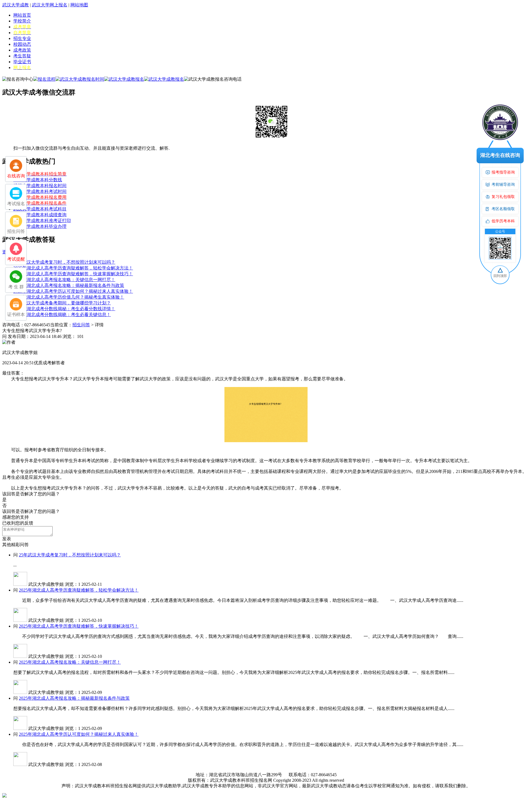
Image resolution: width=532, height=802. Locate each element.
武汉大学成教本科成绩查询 (39, 214)
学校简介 (22, 21)
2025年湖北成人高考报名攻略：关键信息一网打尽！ (64, 279)
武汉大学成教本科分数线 (37, 179)
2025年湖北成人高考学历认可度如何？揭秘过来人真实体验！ (73, 291)
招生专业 (22, 38)
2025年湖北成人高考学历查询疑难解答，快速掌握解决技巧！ (73, 273)
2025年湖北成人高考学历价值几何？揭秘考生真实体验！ (68, 297)
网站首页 (22, 15)
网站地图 (79, 4)
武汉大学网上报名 (49, 4)
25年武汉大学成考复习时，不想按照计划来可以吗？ (64, 262)
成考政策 (22, 50)
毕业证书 (22, 61)
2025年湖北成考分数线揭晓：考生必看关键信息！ (62, 314)
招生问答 (81, 324)
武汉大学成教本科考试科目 (39, 209)
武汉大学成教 (15, 4)
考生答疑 (22, 56)
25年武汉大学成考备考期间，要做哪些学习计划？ (62, 303)
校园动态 (22, 44)
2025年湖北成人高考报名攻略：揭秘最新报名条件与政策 (68, 285)
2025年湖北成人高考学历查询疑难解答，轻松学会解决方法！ (73, 268)
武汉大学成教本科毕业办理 (39, 226)
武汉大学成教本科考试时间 (39, 191)
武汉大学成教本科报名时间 (39, 185)
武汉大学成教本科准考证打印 (42, 220)
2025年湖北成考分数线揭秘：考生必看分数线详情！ (64, 308)
